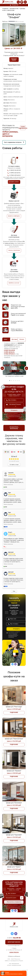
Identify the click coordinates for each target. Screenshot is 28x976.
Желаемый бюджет (15, 404)
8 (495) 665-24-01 (14, 173)
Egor (9, 512)
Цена (5, 339)
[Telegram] (12, 664)
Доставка (15, 339)
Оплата (21, 339)
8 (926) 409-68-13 (15, 175)
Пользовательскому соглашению (13, 416)
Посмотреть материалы (14, 428)
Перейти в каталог (14, 283)
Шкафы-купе (14, 8)
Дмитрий (10, 572)
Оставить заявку (14, 181)
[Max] (15, 664)
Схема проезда (14, 952)
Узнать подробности (23, 127)
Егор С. (10, 532)
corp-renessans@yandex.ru (14, 945)
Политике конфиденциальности (13, 415)
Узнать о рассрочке (14, 250)
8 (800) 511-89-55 (15, 170)
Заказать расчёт (14, 59)
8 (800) (14, 938)
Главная (5, 8)
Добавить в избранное (14, 956)
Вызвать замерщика (14, 216)
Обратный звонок (14, 942)
